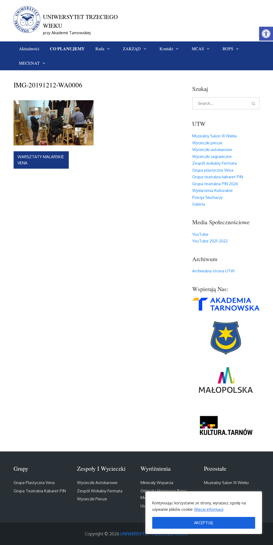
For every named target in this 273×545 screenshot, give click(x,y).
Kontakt (166, 48)
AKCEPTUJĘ (203, 522)
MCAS (198, 48)
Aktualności (29, 48)
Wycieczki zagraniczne (212, 156)
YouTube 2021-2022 (210, 240)
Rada (99, 48)
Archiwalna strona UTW (213, 270)
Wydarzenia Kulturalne (212, 190)
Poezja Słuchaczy (207, 197)
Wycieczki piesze (207, 142)
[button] (266, 34)
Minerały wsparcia (156, 482)
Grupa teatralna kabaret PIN (217, 176)
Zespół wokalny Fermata (214, 163)
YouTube (200, 234)
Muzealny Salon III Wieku (214, 135)
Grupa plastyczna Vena (212, 170)
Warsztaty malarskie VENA (41, 159)
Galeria (198, 204)
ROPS (228, 48)
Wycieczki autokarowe (212, 149)
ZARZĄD (132, 48)
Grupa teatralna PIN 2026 (215, 183)
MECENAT (29, 63)
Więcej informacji (208, 509)
